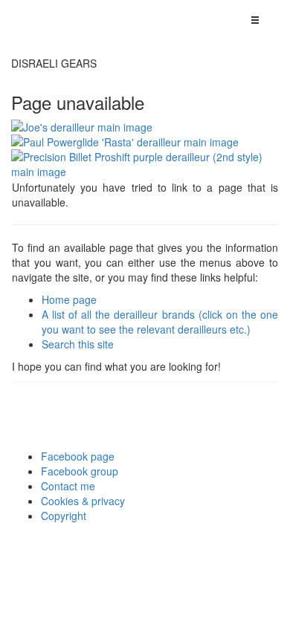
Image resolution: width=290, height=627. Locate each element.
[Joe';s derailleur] (145, 127)
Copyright (63, 515)
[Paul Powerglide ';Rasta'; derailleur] (145, 141)
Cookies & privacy (83, 500)
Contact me (68, 485)
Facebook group (79, 471)
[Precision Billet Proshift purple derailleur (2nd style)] (145, 164)
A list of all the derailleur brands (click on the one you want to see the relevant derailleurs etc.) (160, 322)
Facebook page (78, 456)
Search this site (78, 344)
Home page (69, 299)
